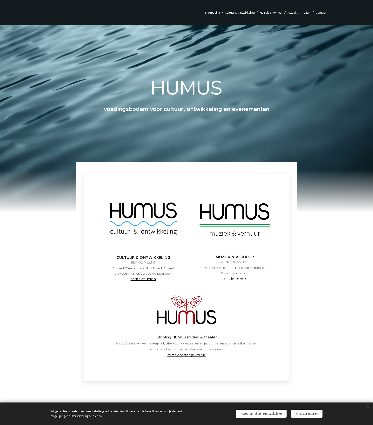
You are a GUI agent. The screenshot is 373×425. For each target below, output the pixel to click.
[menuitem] (213, 12)
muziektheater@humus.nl (186, 355)
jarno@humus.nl (234, 278)
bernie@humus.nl (143, 279)
